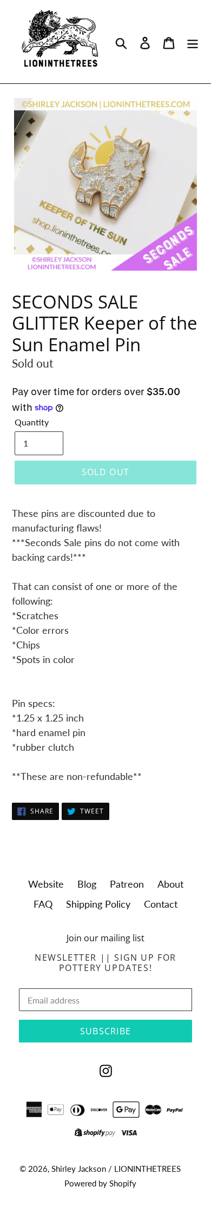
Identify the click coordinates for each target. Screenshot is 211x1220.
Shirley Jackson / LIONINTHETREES (116, 1168)
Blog (86, 884)
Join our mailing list (105, 938)
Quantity (32, 422)
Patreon (127, 884)
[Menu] (193, 42)
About (170, 884)
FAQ (43, 904)
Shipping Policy (98, 904)
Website (46, 884)
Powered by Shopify (100, 1183)
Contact (160, 904)
